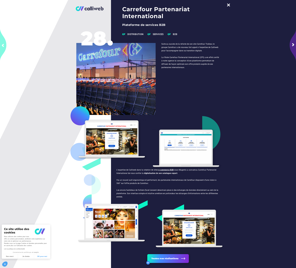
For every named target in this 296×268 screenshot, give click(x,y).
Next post (293, 45)
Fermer (228, 5)
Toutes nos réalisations (164, 258)
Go (148, 263)
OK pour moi (43, 256)
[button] (5, 264)
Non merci (10, 256)
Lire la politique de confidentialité (15, 249)
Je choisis (26, 256)
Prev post (3, 45)
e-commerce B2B (166, 170)
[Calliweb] (88, 8)
